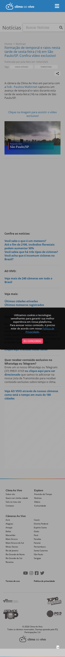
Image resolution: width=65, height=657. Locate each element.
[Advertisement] (32, 653)
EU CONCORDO (32, 341)
